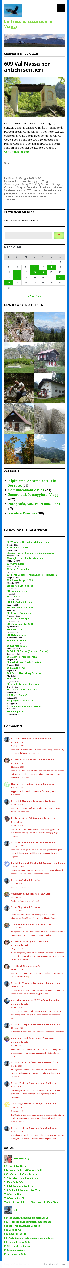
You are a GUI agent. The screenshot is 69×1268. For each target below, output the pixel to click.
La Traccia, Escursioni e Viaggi (28, 23)
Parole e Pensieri (22, 513)
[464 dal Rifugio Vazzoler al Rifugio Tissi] (49, 357)
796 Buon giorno (15, 711)
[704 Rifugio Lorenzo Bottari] (49, 388)
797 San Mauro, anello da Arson (24, 706)
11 (17, 272)
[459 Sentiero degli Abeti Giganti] (49, 449)
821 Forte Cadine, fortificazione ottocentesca (32, 574)
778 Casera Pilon (13, 1194)
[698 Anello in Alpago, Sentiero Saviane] (19, 357)
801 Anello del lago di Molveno (23, 684)
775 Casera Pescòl (14, 1198)
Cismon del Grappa (14, 187)
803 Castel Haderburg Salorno (24, 673)
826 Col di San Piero (17, 547)
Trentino (27, 193)
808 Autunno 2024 (17, 645)
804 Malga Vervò (16, 667)
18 (17, 277)
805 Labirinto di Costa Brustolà (24, 662)
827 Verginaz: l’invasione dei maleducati (29, 542)
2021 (31, 184)
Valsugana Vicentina (27, 196)
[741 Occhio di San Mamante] (19, 388)
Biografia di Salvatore (30, 880)
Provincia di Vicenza (51, 187)
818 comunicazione (17, 591)
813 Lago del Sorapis (18, 618)
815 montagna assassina (20, 607)
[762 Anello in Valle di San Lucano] (19, 418)
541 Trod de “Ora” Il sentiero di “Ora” (38, 1062)
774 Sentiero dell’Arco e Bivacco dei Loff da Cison (31, 1202)
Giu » (38, 296)
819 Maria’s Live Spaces (20, 585)
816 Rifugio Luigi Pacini (19, 602)
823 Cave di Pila (15, 563)
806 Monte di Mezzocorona (22, 656)
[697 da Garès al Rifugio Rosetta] (19, 327)
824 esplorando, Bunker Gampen (25, 558)
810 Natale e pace (16, 634)
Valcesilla (9, 196)
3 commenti (10, 199)
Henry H (15, 784)
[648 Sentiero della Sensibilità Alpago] (19, 449)
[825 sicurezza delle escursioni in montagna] (49, 327)
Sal (39, 178)
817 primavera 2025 (18, 596)
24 (8, 282)
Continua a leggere (17, 151)
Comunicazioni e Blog (26, 490)
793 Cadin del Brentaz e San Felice (37, 801)
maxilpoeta (17, 1038)
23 (60, 277)
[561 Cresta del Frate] (49, 418)
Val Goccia (38, 193)
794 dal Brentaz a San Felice (19, 1186)
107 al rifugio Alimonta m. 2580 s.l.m (37, 1083)
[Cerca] (59, 235)
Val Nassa (50, 193)
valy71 (14, 759)
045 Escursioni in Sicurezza (39, 784)
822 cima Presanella (18, 569)
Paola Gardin (18, 818)
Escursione (32, 187)
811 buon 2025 (14, 629)
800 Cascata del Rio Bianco (22, 689)
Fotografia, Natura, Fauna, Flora (34, 504)
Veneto (43, 196)
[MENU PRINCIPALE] (61, 8)
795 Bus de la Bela (13, 1182)
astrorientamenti (20, 1000)
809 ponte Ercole (16, 640)
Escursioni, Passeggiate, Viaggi (32, 181)
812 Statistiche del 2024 (20, 624)
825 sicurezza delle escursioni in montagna (30, 553)
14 (43, 272)
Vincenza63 (17, 893)
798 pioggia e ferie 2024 (20, 700)
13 (34, 272)
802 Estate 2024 (16, 678)
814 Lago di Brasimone (19, 613)
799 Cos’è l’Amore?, (17, 695)
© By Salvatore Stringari (48, 184)
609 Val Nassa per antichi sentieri (27, 66)
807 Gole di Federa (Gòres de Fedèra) (27, 651)
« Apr (31, 296)
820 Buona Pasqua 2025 (20, 580)
